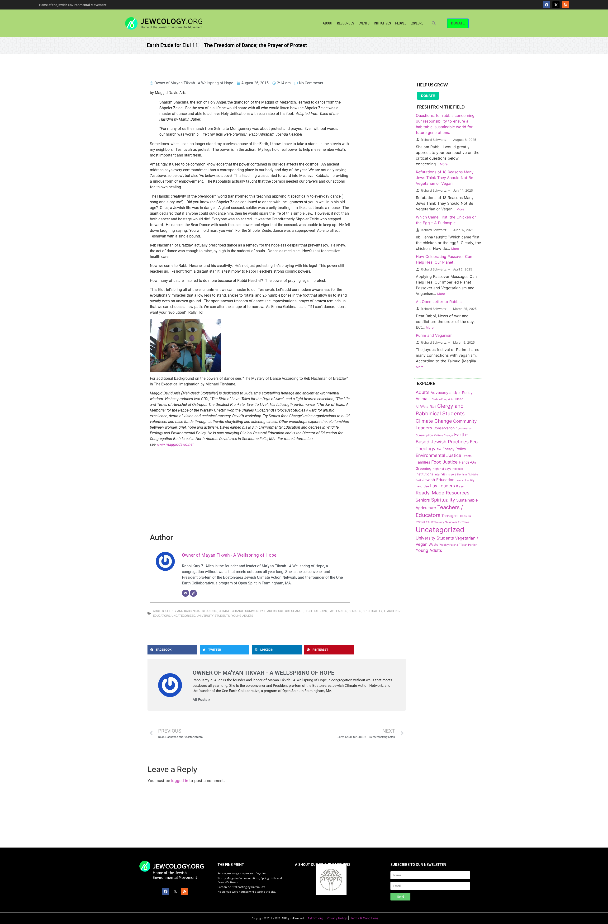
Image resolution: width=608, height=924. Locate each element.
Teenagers (450, 516)
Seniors (355, 611)
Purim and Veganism (434, 335)
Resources (345, 23)
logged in (179, 780)
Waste (433, 544)
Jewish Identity (465, 480)
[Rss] (565, 4)
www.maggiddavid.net (175, 444)
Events (364, 23)
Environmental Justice (438, 455)
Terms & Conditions (364, 918)
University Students (213, 615)
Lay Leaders (337, 611)
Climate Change (231, 611)
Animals (423, 398)
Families (423, 462)
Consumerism (464, 428)
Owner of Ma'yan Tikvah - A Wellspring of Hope (229, 555)
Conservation (444, 428)
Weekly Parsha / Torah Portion (458, 544)
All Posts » (201, 699)
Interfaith (440, 474)
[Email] (185, 593)
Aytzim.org (315, 918)
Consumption (424, 435)
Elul (439, 449)
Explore (416, 23)
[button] (434, 23)
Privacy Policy (337, 918)
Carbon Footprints (443, 399)
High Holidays (315, 611)
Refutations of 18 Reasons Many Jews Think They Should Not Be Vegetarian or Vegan (445, 178)
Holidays (457, 468)
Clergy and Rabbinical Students (191, 611)
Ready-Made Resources (442, 493)
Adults (158, 611)
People (400, 23)
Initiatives (382, 23)
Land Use (422, 486)
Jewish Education (438, 479)
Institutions (424, 474)
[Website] (193, 593)
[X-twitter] (556, 4)
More (444, 164)
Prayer (460, 486)
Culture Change (290, 611)
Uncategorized (183, 615)
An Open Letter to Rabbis (438, 301)
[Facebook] (546, 4)
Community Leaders (261, 611)
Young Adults (242, 615)
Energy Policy (454, 449)
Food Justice (444, 461)
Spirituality (372, 611)
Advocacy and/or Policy (452, 392)
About (328, 23)
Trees (463, 516)
